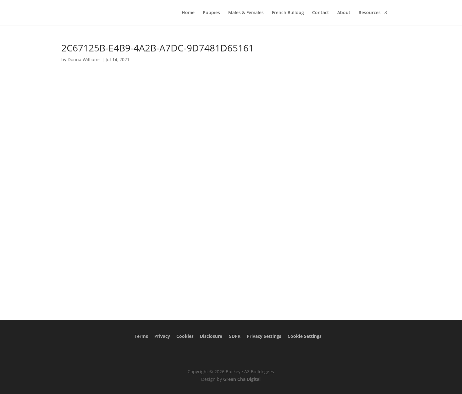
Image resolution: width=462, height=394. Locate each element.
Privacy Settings (264, 336)
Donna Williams (84, 59)
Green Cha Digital (242, 379)
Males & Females (246, 12)
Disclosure (211, 336)
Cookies (185, 336)
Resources (370, 12)
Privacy (162, 336)
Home (188, 12)
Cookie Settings (305, 336)
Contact (320, 12)
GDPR (234, 336)
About (343, 12)
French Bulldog (288, 12)
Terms (141, 336)
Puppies (211, 12)
